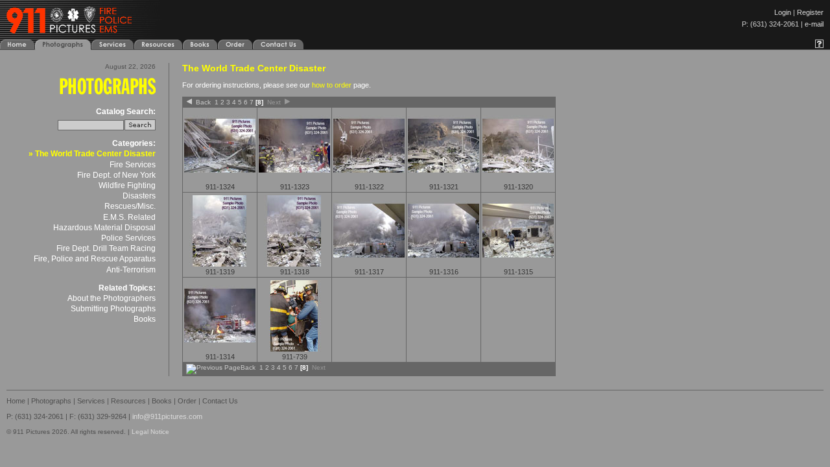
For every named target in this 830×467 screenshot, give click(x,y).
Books (145, 319)
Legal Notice (150, 431)
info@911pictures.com (167, 416)
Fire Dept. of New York (116, 175)
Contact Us (220, 401)
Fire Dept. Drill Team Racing (106, 248)
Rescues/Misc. (130, 206)
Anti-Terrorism (131, 269)
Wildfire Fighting (127, 185)
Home (15, 401)
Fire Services (133, 164)
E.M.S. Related (129, 217)
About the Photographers (111, 298)
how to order (331, 85)
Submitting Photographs (113, 308)
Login (782, 12)
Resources (128, 401)
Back (203, 102)
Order (187, 401)
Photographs (51, 401)
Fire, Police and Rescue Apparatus (95, 258)
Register (810, 12)
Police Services (128, 238)
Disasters (139, 195)
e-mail (814, 24)
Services (91, 401)
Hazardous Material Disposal (104, 227)
